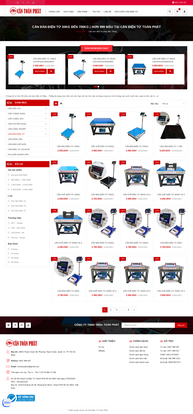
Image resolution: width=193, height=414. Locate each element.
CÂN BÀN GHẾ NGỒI (17, 144)
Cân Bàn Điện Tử (18, 211)
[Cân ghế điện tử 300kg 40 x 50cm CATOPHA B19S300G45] (137, 175)
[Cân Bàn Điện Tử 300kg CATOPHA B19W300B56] (79, 69)
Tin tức (96, 12)
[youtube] (33, 3)
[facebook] (23, 3)
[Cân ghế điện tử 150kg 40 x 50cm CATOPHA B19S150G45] (171, 271)
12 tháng (14, 253)
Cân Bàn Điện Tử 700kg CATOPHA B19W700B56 (136, 146)
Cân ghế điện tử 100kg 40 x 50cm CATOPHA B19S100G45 (137, 291)
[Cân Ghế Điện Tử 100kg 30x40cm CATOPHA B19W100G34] (68, 175)
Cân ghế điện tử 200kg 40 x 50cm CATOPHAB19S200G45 (102, 291)
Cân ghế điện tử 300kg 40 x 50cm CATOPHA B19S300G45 (137, 194)
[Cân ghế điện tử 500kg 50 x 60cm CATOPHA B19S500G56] (68, 223)
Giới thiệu (68, 12)
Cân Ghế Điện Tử (18, 206)
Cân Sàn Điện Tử (18, 201)
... (123, 310)
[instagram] (28, 3)
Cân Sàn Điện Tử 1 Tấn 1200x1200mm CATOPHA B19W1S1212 (171, 146)
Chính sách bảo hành (138, 347)
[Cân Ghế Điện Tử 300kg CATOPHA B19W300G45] (139, 69)
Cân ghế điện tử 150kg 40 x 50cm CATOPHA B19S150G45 (171, 291)
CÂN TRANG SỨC (16, 119)
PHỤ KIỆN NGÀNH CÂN (18, 154)
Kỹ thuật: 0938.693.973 (170, 362)
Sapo (122, 410)
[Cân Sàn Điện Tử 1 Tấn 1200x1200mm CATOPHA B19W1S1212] (171, 127)
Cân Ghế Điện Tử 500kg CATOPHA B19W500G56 (102, 146)
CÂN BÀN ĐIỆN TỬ (16, 134)
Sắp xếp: (155, 104)
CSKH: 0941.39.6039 (169, 355)
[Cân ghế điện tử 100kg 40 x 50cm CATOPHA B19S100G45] (137, 271)
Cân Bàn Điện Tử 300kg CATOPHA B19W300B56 (104, 60)
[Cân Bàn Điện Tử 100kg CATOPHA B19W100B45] (20, 69)
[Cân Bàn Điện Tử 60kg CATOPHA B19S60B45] (171, 223)
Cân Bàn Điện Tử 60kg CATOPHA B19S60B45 (171, 243)
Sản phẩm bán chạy (96, 48)
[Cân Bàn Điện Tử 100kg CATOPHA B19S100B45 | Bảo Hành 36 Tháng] (137, 223)
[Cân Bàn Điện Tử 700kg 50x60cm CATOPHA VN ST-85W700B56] (103, 175)
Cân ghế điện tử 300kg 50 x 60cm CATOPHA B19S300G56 (171, 194)
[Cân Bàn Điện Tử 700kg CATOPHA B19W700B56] (137, 127)
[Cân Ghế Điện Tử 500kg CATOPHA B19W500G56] (103, 127)
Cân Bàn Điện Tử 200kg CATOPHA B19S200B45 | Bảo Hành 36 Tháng (102, 243)
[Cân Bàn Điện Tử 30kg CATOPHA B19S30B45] (68, 271)
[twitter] (18, 3)
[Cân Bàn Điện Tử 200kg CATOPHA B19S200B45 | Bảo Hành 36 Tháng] (103, 223)
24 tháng (14, 258)
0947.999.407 (25, 361)
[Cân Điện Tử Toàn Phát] (25, 10)
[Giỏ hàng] (177, 11)
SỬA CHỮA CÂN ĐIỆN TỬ (126, 12)
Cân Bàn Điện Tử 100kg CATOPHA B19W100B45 (44, 60)
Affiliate (101, 351)
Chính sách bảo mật (138, 358)
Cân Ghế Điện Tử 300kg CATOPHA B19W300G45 (163, 60)
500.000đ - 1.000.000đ (20, 180)
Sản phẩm (82, 12)
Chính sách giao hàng (138, 355)
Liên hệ (107, 12)
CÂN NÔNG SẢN (15, 139)
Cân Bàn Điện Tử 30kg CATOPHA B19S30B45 (68, 291)
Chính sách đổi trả (137, 351)
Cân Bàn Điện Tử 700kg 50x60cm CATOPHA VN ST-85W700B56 (102, 194)
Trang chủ (54, 12)
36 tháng (14, 262)
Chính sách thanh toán (139, 362)
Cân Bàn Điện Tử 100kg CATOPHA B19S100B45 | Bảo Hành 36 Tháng (137, 243)
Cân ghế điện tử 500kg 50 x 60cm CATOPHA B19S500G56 (68, 243)
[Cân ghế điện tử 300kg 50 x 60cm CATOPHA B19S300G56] (171, 175)
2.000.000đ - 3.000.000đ (21, 190)
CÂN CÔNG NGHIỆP (17, 129)
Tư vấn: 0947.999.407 (169, 347)
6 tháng (13, 249)
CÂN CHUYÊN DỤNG (17, 124)
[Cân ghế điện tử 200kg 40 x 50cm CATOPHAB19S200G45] (103, 271)
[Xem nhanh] (51, 71)
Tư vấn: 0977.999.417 (169, 351)
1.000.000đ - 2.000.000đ (21, 185)
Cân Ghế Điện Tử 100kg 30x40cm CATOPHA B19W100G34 (68, 194)
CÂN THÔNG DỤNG (16, 114)
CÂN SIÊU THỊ (14, 108)
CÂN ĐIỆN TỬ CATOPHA (19, 149)
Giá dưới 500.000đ (18, 175)
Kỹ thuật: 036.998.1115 (170, 358)
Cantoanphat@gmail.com (28, 366)
